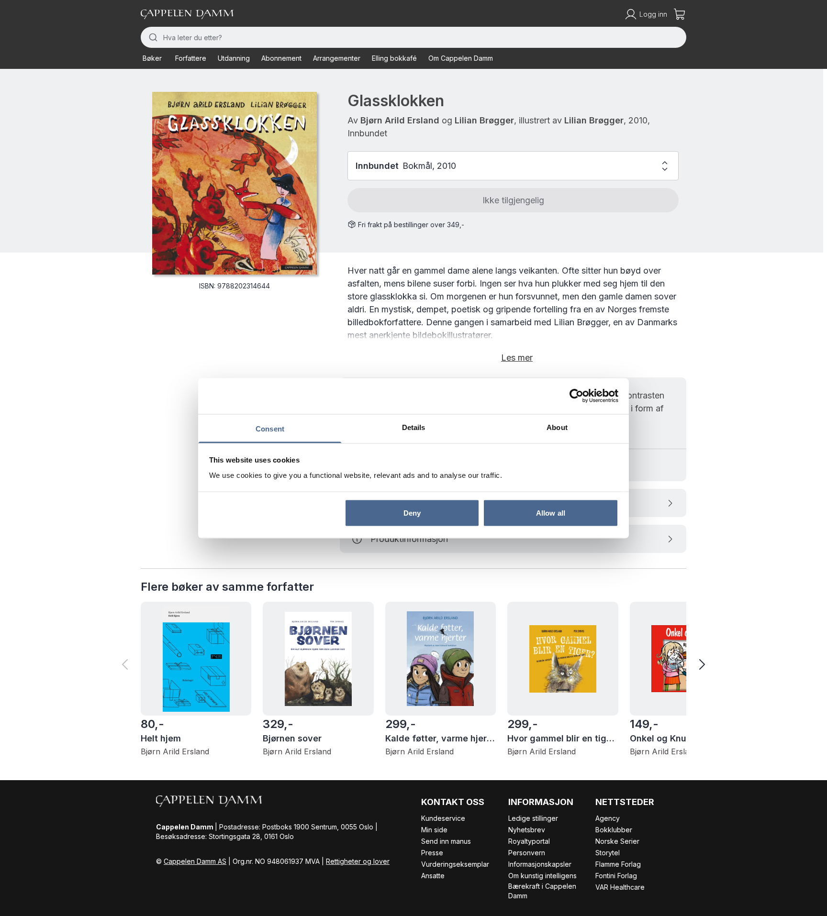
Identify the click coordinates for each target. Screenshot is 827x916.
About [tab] (557, 427)
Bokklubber (613, 830)
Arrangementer (336, 58)
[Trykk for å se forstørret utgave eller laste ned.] (234, 183)
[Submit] (152, 37)
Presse (432, 853)
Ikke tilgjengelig (513, 200)
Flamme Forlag (618, 864)
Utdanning (234, 58)
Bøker (152, 58)
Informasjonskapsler (539, 864)
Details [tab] (413, 427)
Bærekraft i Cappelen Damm (542, 891)
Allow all (550, 513)
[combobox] (413, 37)
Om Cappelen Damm (460, 58)
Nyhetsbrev (526, 830)
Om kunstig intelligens (542, 876)
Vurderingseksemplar (455, 864)
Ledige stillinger (533, 818)
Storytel (607, 853)
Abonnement (281, 58)
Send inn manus (446, 841)
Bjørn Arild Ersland (399, 120)
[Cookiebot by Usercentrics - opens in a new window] (576, 396)
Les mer (517, 358)
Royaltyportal (529, 841)
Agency (607, 818)
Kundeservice (443, 818)
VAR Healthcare (620, 887)
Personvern (526, 853)
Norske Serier (617, 841)
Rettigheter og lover (358, 861)
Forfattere (190, 58)
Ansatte (433, 876)
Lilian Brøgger (484, 120)
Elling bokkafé (394, 58)
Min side (434, 830)
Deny (412, 513)
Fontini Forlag (616, 876)
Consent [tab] (270, 428)
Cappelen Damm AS (195, 861)
